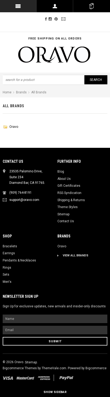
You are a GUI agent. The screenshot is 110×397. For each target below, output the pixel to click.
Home (7, 92)
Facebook (46, 19)
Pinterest (57, 19)
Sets (6, 274)
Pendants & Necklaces (19, 260)
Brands (21, 92)
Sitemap (63, 214)
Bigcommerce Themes (20, 368)
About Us (64, 179)
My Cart (91, 6)
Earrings (9, 253)
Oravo (13, 127)
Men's (7, 282)
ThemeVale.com (54, 368)
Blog (60, 171)
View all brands (75, 255)
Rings (7, 267)
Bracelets (10, 246)
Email (64, 19)
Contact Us (65, 221)
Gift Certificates (68, 186)
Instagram (51, 19)
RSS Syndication (69, 193)
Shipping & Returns (71, 200)
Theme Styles (67, 207)
